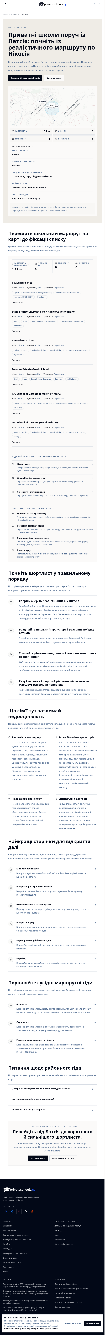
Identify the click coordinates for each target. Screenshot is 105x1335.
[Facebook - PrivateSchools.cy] (12, 1225)
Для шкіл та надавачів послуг (67, 1240)
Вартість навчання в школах (15, 1249)
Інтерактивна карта (12, 1276)
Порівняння (8, 1281)
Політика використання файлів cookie (70, 1302)
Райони (16, 14)
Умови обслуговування (64, 1307)
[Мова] (94, 4)
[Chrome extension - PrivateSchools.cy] (5, 1225)
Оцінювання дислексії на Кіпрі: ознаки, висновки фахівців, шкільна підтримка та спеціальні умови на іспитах (26, 1307)
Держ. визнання (10, 1272)
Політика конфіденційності (65, 1298)
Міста (56, 1249)
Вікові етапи (59, 1253)
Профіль (16, 302)
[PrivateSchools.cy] (52, 4)
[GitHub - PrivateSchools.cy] (25, 1225)
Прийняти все (90, 1322)
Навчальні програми (63, 1258)
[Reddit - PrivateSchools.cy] (32, 1225)
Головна (6, 14)
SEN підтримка (9, 1244)
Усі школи (7, 1240)
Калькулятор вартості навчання (17, 1253)
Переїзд (57, 1244)
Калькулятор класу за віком (15, 1267)
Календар (7, 1263)
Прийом (6, 1258)
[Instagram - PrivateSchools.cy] (19, 1225)
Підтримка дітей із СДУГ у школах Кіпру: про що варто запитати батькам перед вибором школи (24, 1299)
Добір (5, 1286)
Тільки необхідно (71, 1322)
